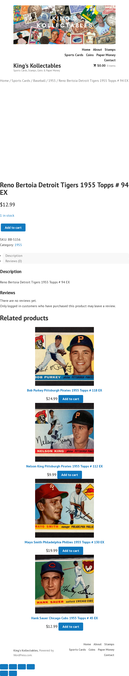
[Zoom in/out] (4, 666)
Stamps (110, 49)
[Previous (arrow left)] (4, 673)
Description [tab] (13, 255)
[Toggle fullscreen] (13, 666)
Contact (110, 60)
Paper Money (106, 55)
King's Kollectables (37, 65)
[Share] (22, 666)
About (97, 49)
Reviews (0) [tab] (13, 261)
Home (86, 49)
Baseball (39, 80)
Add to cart (13, 227)
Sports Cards (73, 55)
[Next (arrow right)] (13, 673)
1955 (52, 80)
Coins (90, 55)
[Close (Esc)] (31, 666)
